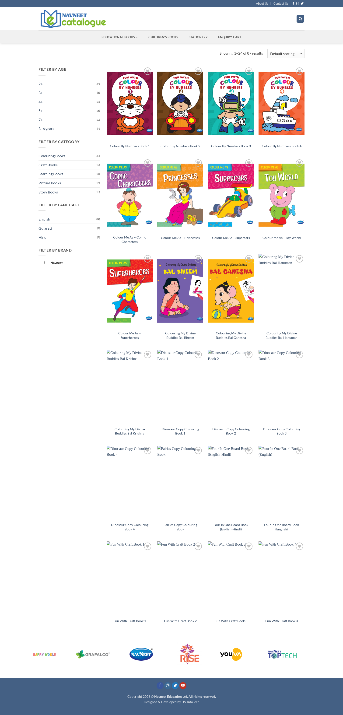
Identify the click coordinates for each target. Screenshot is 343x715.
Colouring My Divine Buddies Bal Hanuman (282, 335)
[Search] (300, 19)
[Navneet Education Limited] (112, 18)
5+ (40, 110)
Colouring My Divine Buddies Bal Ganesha (231, 335)
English (44, 219)
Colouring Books (51, 156)
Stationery (198, 37)
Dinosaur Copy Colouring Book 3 (281, 431)
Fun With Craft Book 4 (281, 621)
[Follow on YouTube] (182, 685)
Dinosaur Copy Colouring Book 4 (129, 527)
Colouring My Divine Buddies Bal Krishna (130, 431)
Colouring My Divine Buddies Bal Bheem (180, 335)
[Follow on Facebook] (293, 3)
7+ (40, 119)
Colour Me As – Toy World (281, 238)
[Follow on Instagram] (297, 3)
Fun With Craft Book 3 (231, 621)
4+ (40, 101)
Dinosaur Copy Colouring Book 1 (180, 431)
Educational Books (118, 37)
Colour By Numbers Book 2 (180, 146)
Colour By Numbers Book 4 (281, 146)
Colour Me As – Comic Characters (129, 239)
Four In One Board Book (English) (281, 527)
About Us (262, 3)
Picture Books (49, 183)
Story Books (48, 192)
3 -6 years (46, 128)
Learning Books (50, 174)
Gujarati (45, 228)
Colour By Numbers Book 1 (130, 146)
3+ (40, 92)
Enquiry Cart (229, 37)
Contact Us (280, 3)
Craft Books (48, 165)
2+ (40, 83)
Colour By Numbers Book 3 (231, 146)
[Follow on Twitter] (302, 3)
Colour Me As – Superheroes (129, 335)
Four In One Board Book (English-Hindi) (231, 527)
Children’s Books (163, 37)
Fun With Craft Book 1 (129, 621)
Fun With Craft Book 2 (180, 621)
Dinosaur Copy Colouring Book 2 (231, 431)
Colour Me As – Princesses (180, 238)
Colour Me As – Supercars (231, 238)
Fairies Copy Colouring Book (180, 527)
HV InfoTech (191, 702)
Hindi (42, 237)
